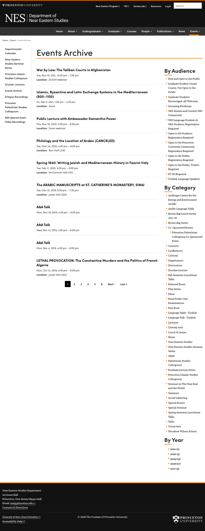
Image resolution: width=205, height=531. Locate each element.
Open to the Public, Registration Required (180, 158)
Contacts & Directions (15, 507)
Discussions (175, 265)
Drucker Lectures (15, 84)
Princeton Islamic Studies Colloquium (16, 76)
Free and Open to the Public (184, 78)
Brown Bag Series (178, 223)
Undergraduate (91, 31)
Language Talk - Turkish (182, 317)
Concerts (173, 246)
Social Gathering (177, 398)
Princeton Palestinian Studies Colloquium (16, 107)
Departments (175, 260)
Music (171, 337)
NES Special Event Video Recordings (15, 119)
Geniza (139, 6)
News (182, 31)
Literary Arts (175, 327)
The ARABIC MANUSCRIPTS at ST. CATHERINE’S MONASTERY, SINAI (90, 184)
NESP (171, 356)
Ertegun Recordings (16, 96)
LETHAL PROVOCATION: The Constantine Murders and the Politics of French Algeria (97, 262)
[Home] (36, 19)
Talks (171, 421)
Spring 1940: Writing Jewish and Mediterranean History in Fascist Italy (92, 162)
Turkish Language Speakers (184, 179)
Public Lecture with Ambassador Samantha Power (76, 118)
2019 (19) (175, 459)
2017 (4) (174, 468)
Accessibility (12, 521)
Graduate (114, 31)
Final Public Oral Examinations (178, 301)
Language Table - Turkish (182, 312)
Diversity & (20, 516)
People (145, 31)
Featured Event (176, 284)
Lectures (173, 322)
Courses (131, 31)
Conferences (175, 250)
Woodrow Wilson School (182, 431)
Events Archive (13, 90)
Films (171, 294)
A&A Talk (43, 206)
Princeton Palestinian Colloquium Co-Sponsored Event (187, 236)
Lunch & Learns (177, 332)
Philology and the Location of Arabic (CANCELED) (76, 140)
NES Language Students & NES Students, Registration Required (183, 124)
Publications (164, 31)
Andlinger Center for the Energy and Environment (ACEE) (182, 199)
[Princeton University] (22, 5)
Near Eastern (107, 6)
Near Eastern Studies (180, 342)
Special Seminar (177, 407)
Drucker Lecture (177, 270)
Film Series (174, 289)
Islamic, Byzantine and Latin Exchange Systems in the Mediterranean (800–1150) (92, 94)
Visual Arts (174, 426)
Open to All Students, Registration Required (180, 135)
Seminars (173, 393)
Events (194, 31)
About (71, 31)
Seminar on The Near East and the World (183, 386)
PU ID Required (177, 174)
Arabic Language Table (181, 208)
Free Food (173, 308)
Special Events (176, 403)
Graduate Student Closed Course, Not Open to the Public (182, 88)
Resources (156, 6)
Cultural (173, 255)
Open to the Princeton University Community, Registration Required (181, 147)
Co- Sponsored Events (180, 227)
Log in (168, 6)
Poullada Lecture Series (181, 370)
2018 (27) (175, 463)
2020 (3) (175, 454)
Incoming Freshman (180, 106)
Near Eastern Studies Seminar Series (14, 64)
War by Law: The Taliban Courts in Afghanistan (74, 69)
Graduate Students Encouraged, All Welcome (183, 99)
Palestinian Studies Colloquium (179, 363)
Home (59, 31)
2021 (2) (174, 449)
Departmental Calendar (13, 51)
